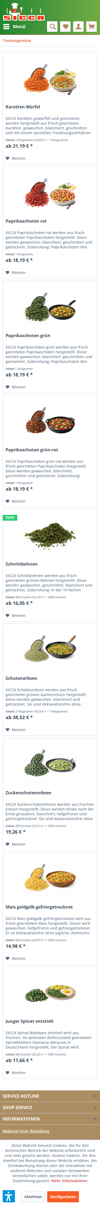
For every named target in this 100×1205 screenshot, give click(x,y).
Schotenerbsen (21, 678)
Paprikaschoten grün (28, 335)
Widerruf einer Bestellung (26, 1131)
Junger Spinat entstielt (30, 1021)
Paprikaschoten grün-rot (32, 450)
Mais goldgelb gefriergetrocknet (39, 907)
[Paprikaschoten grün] (50, 308)
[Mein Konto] (78, 26)
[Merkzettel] (65, 26)
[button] (9, 1196)
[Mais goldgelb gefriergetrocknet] (50, 879)
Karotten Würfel (23, 107)
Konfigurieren (63, 1196)
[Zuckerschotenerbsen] (50, 765)
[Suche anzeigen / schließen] (52, 26)
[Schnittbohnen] (50, 536)
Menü (19, 26)
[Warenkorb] (91, 26)
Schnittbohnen (22, 564)
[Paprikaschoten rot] (50, 193)
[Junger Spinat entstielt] (50, 993)
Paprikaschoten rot (26, 221)
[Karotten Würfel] (50, 79)
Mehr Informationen (69, 1180)
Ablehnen (33, 1196)
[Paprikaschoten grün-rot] (50, 422)
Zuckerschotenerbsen (28, 793)
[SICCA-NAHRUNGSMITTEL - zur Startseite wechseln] (24, 11)
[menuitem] (14, 26)
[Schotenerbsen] (50, 650)
